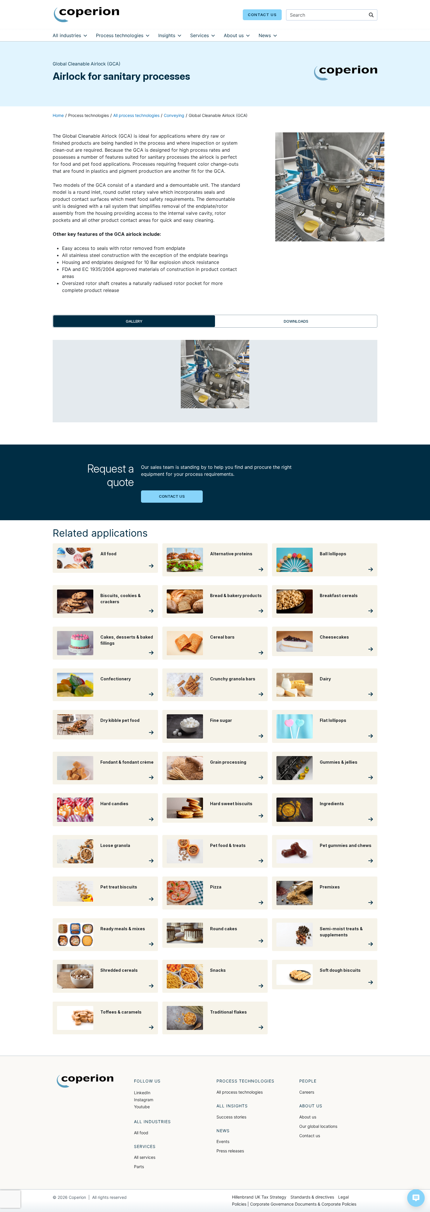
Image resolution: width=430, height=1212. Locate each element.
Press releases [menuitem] (230, 1150)
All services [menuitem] (144, 1157)
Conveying (174, 115)
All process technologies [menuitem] (239, 1092)
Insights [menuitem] (166, 35)
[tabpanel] (215, 384)
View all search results (322, 46)
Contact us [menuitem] (309, 1135)
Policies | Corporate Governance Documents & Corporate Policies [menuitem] (294, 1203)
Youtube (142, 1106)
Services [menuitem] (199, 35)
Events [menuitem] (222, 1141)
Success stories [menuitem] (231, 1116)
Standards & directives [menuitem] (312, 1196)
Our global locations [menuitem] (318, 1126)
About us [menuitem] (234, 35)
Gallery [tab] (134, 321)
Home (58, 115)
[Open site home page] (87, 14)
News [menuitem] (265, 35)
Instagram (143, 1099)
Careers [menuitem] (306, 1092)
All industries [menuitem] (67, 35)
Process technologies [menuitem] (119, 35)
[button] (416, 1198)
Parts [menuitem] (139, 1166)
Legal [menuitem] (343, 1196)
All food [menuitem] (141, 1132)
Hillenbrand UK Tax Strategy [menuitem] (259, 1196)
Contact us (262, 14)
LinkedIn (142, 1092)
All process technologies (136, 115)
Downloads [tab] (296, 321)
